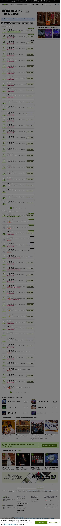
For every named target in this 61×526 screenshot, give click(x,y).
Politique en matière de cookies (9, 524)
